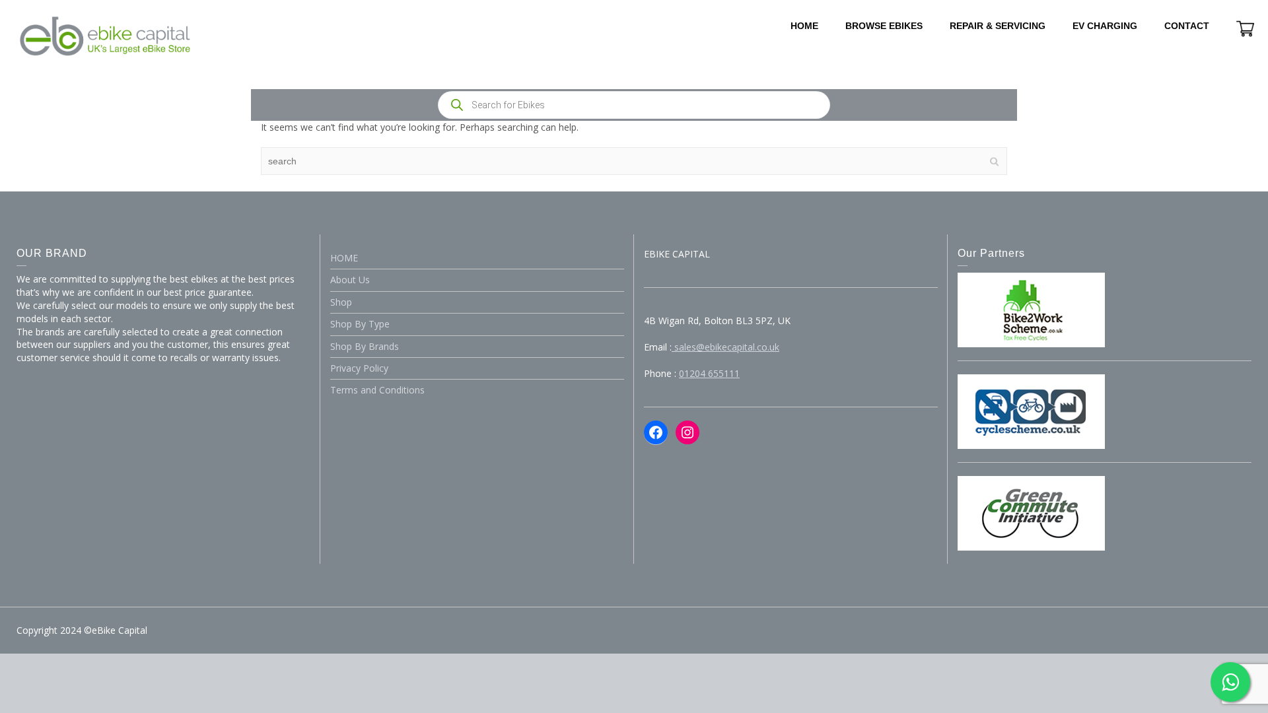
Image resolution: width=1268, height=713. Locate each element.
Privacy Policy (359, 368)
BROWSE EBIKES (884, 25)
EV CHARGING (1105, 25)
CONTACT (1186, 25)
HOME (804, 25)
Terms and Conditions (377, 390)
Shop (341, 302)
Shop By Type (360, 324)
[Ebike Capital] (105, 35)
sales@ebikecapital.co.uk (725, 347)
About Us (350, 279)
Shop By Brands (364, 346)
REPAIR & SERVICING (997, 25)
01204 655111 (709, 373)
